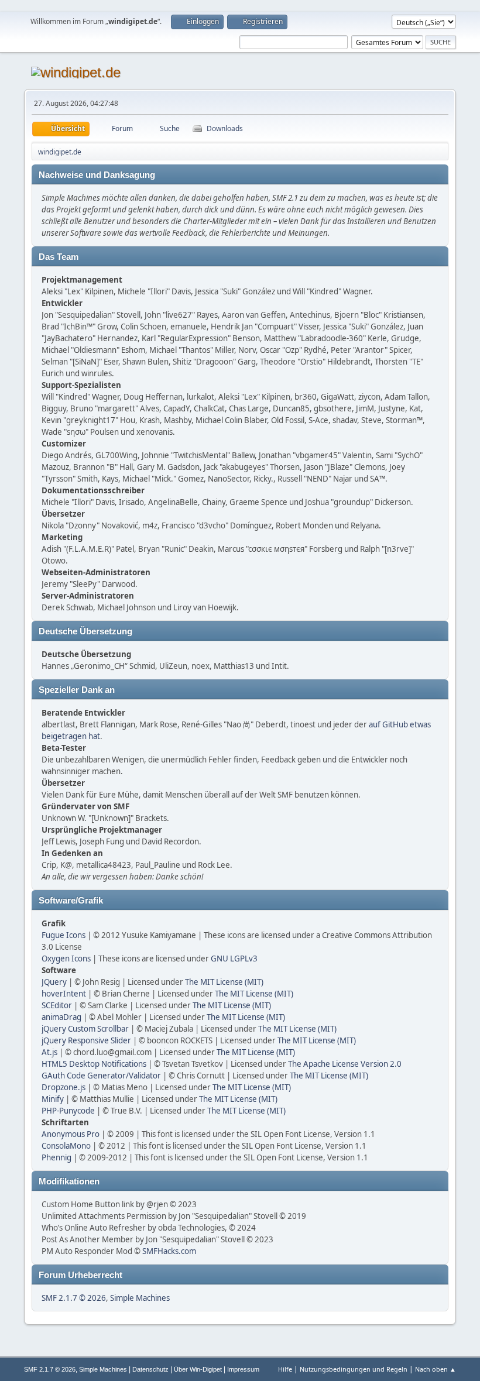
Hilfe (285, 1369)
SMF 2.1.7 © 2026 (74, 1298)
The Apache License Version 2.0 (345, 1064)
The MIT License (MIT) (224, 982)
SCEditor (57, 1005)
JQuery (54, 982)
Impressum (243, 1369)
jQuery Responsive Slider (86, 1040)
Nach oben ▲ (435, 1369)
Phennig (56, 1157)
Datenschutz (150, 1369)
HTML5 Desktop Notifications (94, 1064)
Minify (53, 1099)
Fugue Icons (63, 935)
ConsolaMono (66, 1145)
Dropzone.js (63, 1087)
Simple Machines (140, 1298)
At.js (49, 1052)
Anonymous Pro (71, 1134)
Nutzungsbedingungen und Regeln (353, 1369)
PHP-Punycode (68, 1110)
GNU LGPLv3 (234, 958)
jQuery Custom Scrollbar (85, 1028)
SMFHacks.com (169, 1251)
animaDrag (61, 1017)
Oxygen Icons (66, 958)
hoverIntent (64, 993)
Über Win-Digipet (198, 1369)
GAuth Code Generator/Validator (101, 1075)
